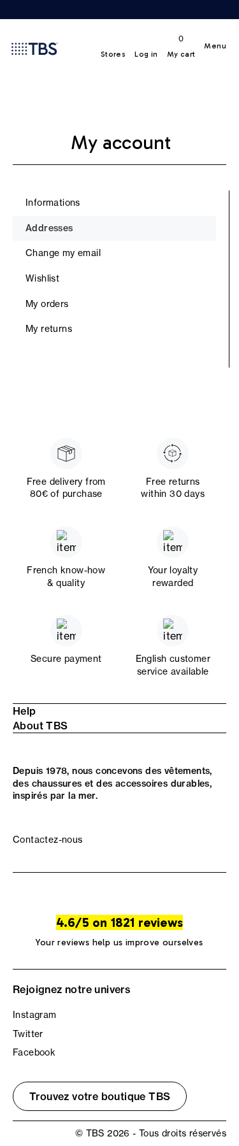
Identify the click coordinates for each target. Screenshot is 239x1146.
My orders (47, 304)
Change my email (63, 253)
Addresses (49, 228)
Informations (52, 202)
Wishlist (42, 278)
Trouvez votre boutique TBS (99, 1096)
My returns (48, 328)
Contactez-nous (48, 839)
